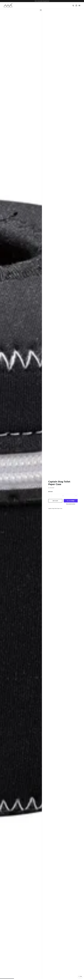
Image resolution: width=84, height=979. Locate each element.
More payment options (70, 503)
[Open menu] (79, 5)
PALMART (52, 487)
